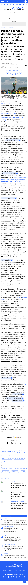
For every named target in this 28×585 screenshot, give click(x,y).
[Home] (14, 8)
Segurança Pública (20, 468)
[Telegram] (4, 4)
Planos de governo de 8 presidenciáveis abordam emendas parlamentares (12, 538)
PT (12, 200)
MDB (18, 297)
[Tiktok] (23, 4)
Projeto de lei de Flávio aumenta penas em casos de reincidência (15, 521)
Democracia (5, 471)
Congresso (15, 471)
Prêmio (22, 18)
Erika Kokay (6, 260)
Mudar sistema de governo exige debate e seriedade (18, 485)
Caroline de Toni (12, 140)
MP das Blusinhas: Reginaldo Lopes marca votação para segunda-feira (13, 548)
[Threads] (26, 4)
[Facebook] (7, 4)
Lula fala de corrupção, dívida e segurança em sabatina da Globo (15, 556)
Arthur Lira (6, 378)
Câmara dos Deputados (10, 103)
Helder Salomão (8, 198)
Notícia (23, 471)
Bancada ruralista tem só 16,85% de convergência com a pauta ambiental (18, 495)
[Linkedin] (13, 4)
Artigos (15, 570)
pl (12, 454)
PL (25, 384)
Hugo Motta (17, 394)
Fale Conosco (22, 570)
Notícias (6, 18)
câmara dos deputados (8, 451)
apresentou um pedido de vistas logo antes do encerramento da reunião (13, 180)
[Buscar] (25, 1)
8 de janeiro (15, 461)
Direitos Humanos (7, 468)
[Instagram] (17, 4)
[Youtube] (20, 4)
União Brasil (5, 461)
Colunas (10, 570)
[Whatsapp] (1, 4)
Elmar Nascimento (14, 398)
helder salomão (19, 458)
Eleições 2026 (14, 18)
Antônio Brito (17, 400)
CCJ (23, 451)
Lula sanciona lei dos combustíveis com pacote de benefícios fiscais (13, 529)
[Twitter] (10, 4)
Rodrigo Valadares (9, 173)
